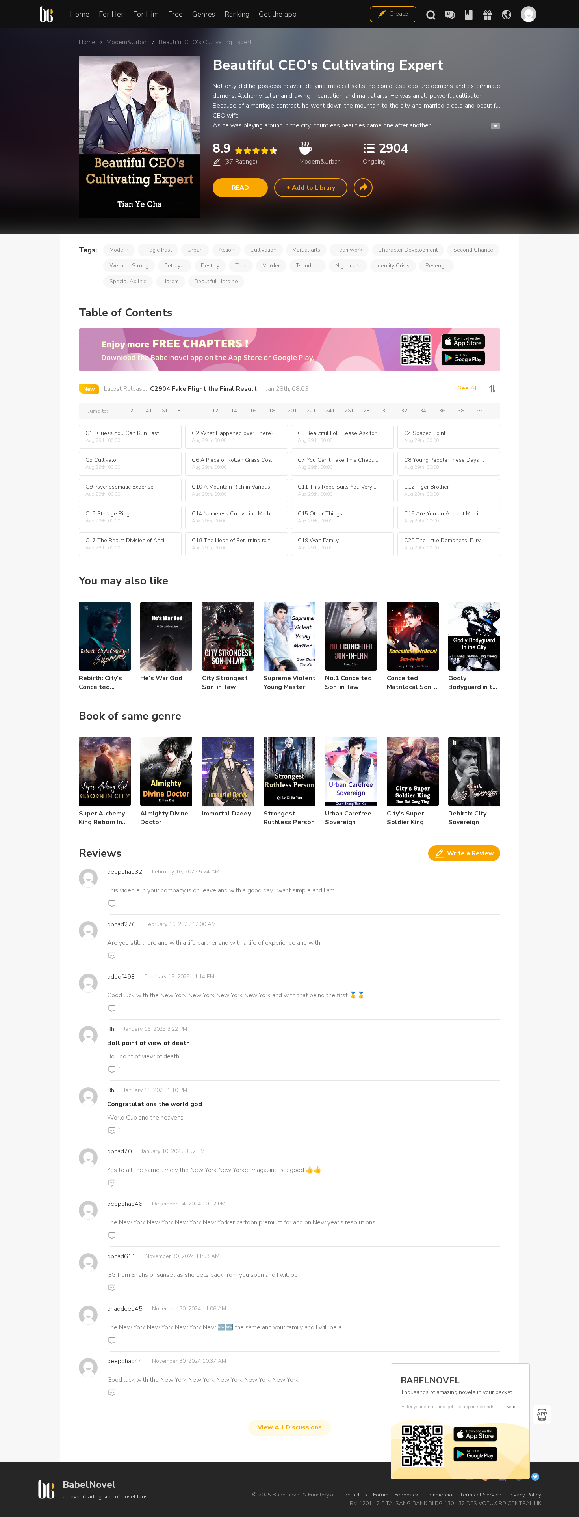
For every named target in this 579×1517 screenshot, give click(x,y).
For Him (146, 14)
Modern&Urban (127, 42)
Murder (271, 265)
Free (175, 14)
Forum (380, 1494)
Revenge (436, 265)
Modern (118, 250)
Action (226, 250)
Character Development (408, 250)
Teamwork (349, 250)
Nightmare (348, 265)
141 (235, 410)
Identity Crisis (393, 265)
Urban (195, 250)
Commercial (439, 1494)
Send (511, 1406)
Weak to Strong (128, 265)
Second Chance (473, 250)
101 (197, 410)
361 (443, 410)
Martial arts (306, 250)
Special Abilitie (128, 281)
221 (311, 410)
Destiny (210, 265)
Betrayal (174, 265)
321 (405, 410)
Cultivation (263, 250)
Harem (170, 281)
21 (133, 410)
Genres (203, 14)
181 (273, 410)
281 (368, 410)
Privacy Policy (524, 1494)
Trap (241, 265)
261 (349, 410)
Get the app (278, 14)
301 (387, 410)
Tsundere (307, 265)
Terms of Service (480, 1494)
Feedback (406, 1494)
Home (79, 14)
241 (330, 410)
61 (164, 410)
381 (462, 410)
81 (180, 410)
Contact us (353, 1494)
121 (216, 410)
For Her (111, 14)
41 (149, 410)
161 (254, 410)
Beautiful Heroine (216, 281)
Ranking (237, 14)
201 (292, 410)
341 (424, 410)
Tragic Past (158, 250)
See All (468, 388)
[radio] (238, 151)
